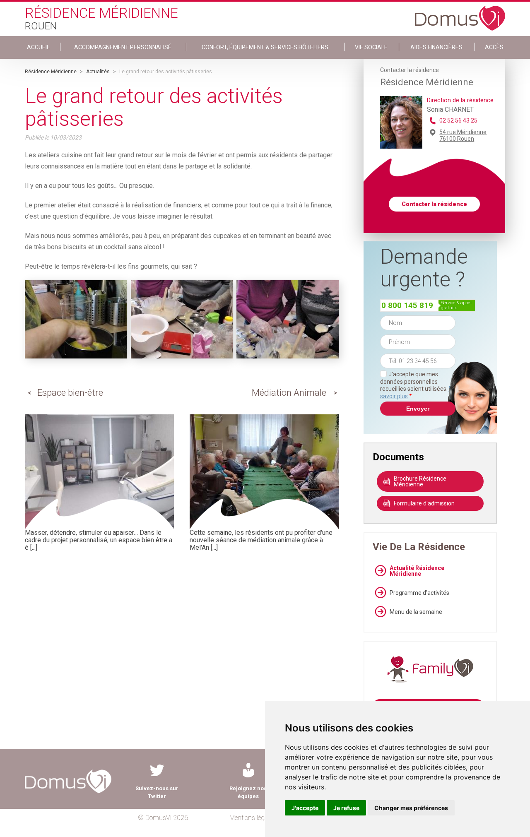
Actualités (98, 72)
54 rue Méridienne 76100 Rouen (463, 135)
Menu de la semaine (416, 612)
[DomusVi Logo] (460, 14)
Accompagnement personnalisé (122, 47)
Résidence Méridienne (51, 72)
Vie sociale (371, 47)
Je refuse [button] (346, 807)
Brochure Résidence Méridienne (420, 481)
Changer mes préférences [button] (411, 807)
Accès (494, 47)
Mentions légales (252, 818)
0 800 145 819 (407, 305)
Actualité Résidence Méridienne (417, 571)
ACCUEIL (38, 47)
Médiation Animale (289, 392)
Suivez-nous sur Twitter (156, 792)
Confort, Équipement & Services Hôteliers (265, 47)
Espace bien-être (70, 392)
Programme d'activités (419, 592)
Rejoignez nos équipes (248, 792)
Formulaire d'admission (424, 503)
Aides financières (436, 47)
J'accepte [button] (305, 807)
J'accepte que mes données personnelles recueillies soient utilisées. (417, 385)
